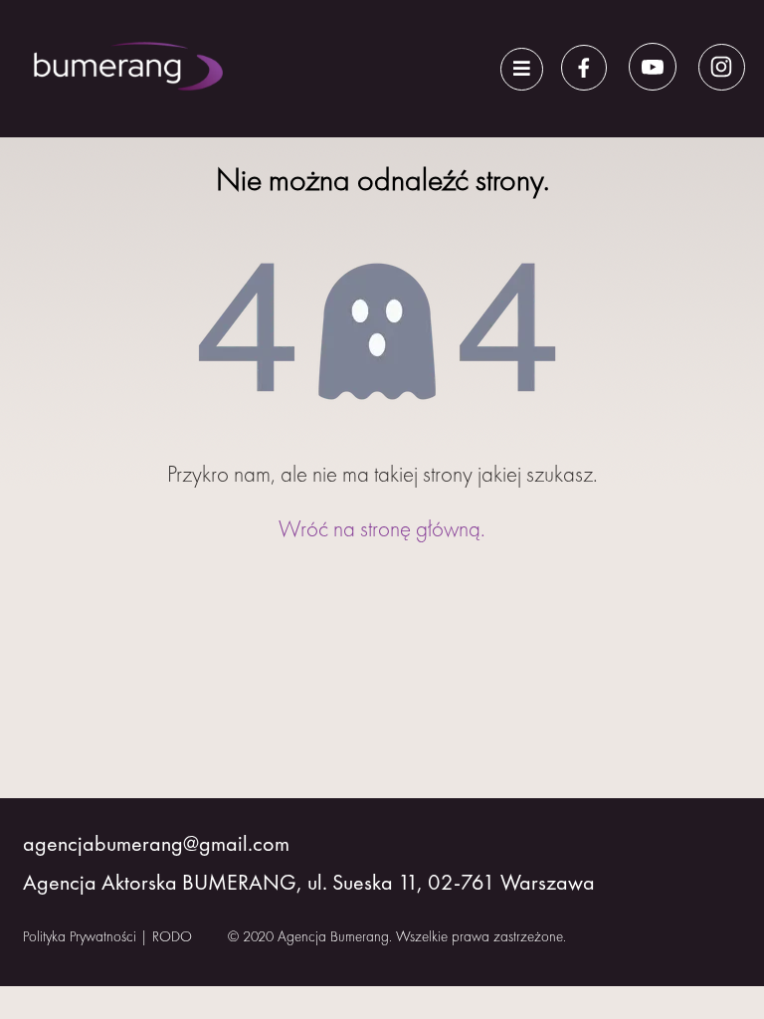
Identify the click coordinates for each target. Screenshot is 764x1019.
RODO (172, 936)
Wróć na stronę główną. (382, 528)
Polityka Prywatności (79, 936)
